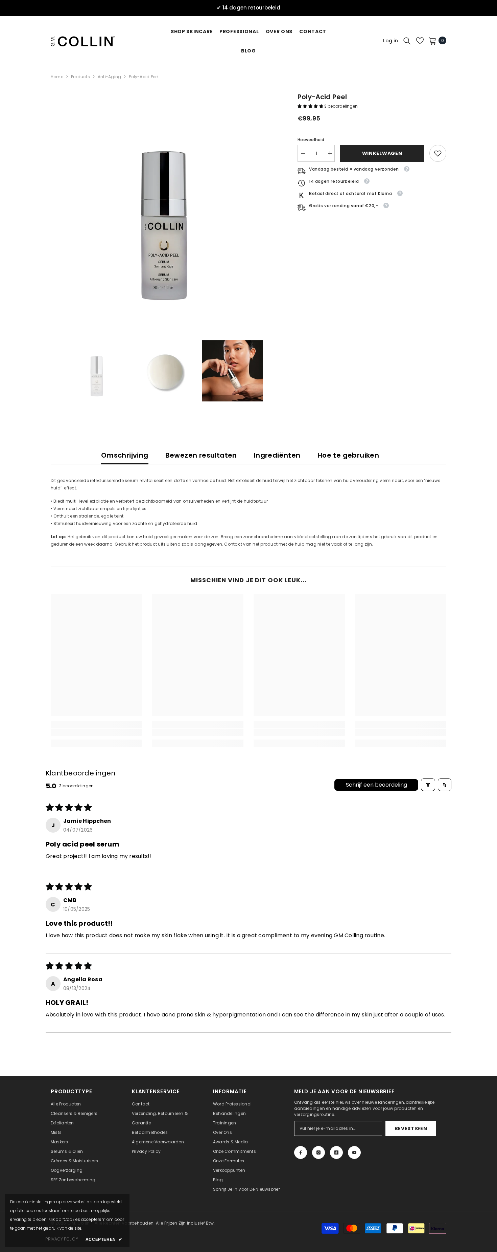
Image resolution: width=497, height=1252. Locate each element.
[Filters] (428, 784)
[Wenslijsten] (420, 40)
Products (80, 77)
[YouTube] (354, 1152)
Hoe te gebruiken (348, 455)
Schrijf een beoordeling (376, 785)
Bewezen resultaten (201, 455)
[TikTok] (336, 1152)
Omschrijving (124, 455)
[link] (437, 153)
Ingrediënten (277, 455)
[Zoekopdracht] (407, 40)
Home (57, 77)
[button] (311, 106)
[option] (164, 205)
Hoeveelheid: (312, 139)
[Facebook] (300, 1152)
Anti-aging (109, 77)
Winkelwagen (382, 153)
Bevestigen (411, 1128)
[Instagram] (318, 1152)
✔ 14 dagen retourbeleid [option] (248, 7)
